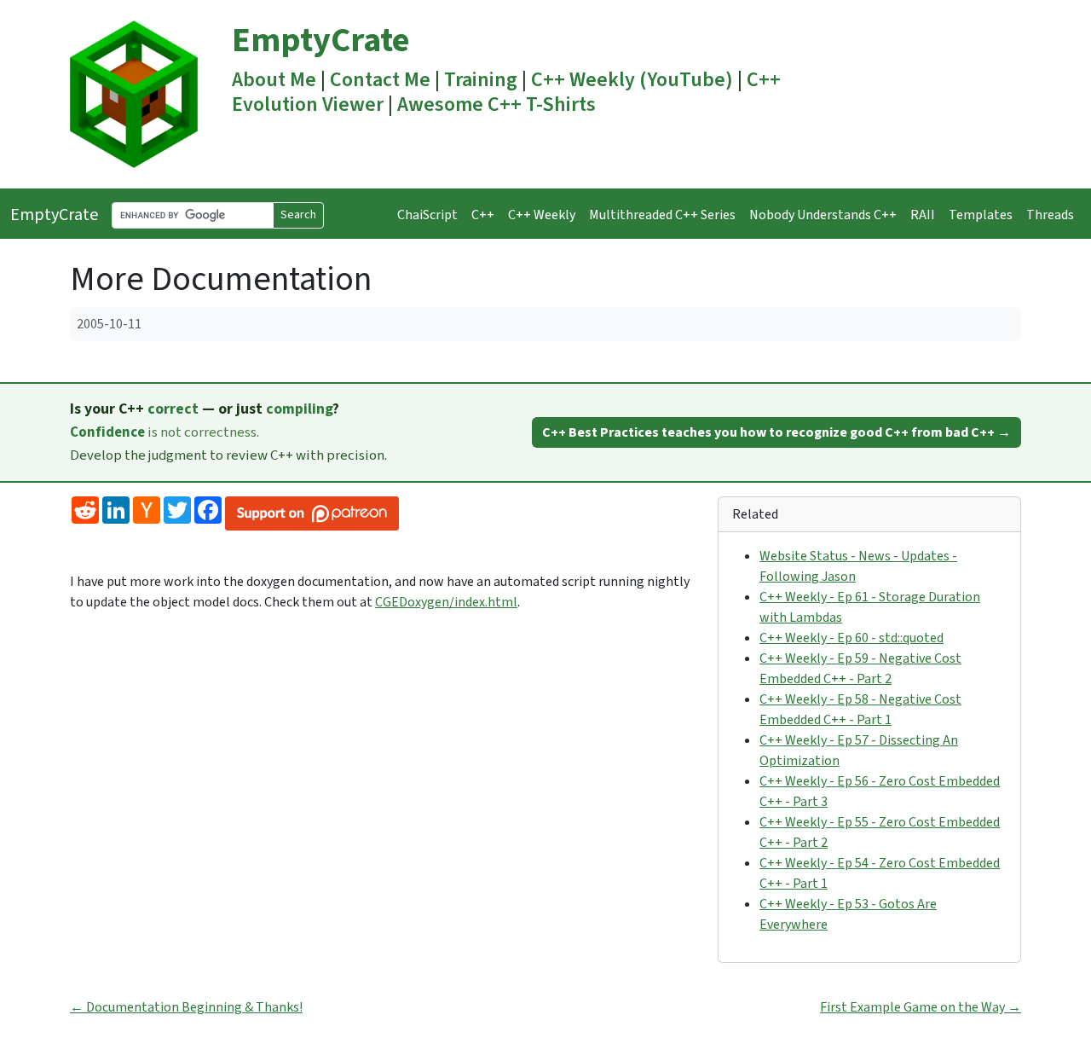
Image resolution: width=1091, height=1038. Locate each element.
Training (480, 80)
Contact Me (380, 80)
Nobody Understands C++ (823, 215)
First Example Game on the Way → (920, 1007)
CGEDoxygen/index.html (446, 602)
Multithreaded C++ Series (662, 215)
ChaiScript (427, 215)
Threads (1050, 215)
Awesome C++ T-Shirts (496, 104)
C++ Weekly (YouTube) (632, 80)
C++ (482, 215)
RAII (922, 215)
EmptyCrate (320, 40)
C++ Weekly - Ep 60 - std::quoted (851, 638)
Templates (981, 215)
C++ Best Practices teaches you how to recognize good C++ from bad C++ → (776, 432)
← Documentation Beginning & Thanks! (186, 1007)
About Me (274, 80)
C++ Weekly (541, 215)
